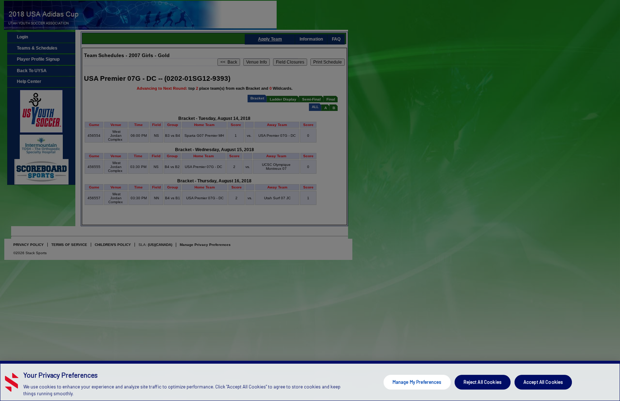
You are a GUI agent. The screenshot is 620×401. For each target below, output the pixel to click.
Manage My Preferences (417, 382)
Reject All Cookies (483, 382)
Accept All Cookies (543, 382)
